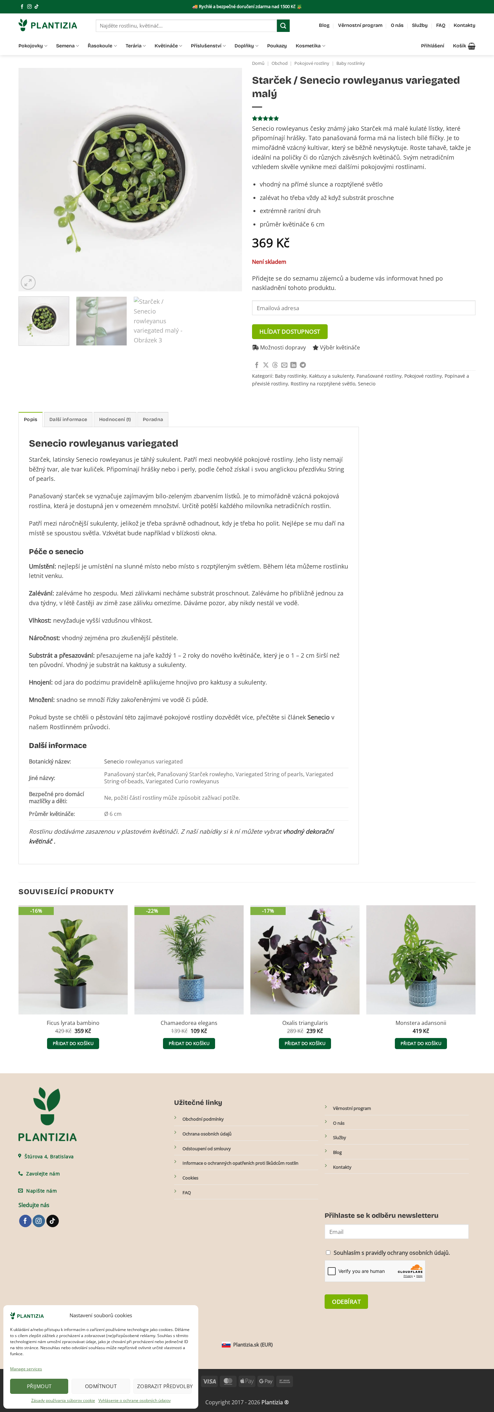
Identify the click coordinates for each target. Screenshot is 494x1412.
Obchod (280, 63)
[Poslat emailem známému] (284, 365)
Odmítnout (101, 1386)
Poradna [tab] (153, 419)
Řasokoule (100, 46)
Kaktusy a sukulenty (331, 376)
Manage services (26, 1369)
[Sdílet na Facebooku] (257, 365)
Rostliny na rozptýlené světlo (323, 383)
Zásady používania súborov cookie (63, 1400)
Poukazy (277, 46)
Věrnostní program (360, 25)
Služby (420, 25)
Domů (258, 63)
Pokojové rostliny (311, 63)
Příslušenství (206, 46)
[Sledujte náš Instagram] (29, 6)
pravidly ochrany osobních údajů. (408, 1252)
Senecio (366, 383)
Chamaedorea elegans (189, 1023)
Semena (65, 46)
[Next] (229, 179)
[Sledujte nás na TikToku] (36, 6)
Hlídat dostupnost (289, 331)
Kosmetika (308, 46)
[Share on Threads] (275, 365)
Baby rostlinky (350, 63)
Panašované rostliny (379, 376)
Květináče (166, 46)
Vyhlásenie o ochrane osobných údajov (134, 1400)
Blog (324, 25)
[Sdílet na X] (266, 365)
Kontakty (465, 25)
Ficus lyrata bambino (73, 1023)
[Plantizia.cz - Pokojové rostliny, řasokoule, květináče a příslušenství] (52, 25)
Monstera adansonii (421, 1023)
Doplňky (244, 46)
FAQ (440, 25)
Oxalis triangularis (305, 1023)
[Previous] (31, 179)
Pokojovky (30, 46)
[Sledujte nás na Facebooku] (22, 6)
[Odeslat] (283, 25)
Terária (133, 46)
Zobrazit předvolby (164, 1386)
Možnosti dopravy (282, 347)
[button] (464, 46)
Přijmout (39, 1386)
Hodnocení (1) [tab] (115, 419)
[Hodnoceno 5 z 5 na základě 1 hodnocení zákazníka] (364, 118)
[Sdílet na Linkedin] (293, 365)
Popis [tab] (30, 419)
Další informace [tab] (68, 419)
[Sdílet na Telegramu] (303, 365)
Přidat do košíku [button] (73, 1043)
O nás (397, 25)
